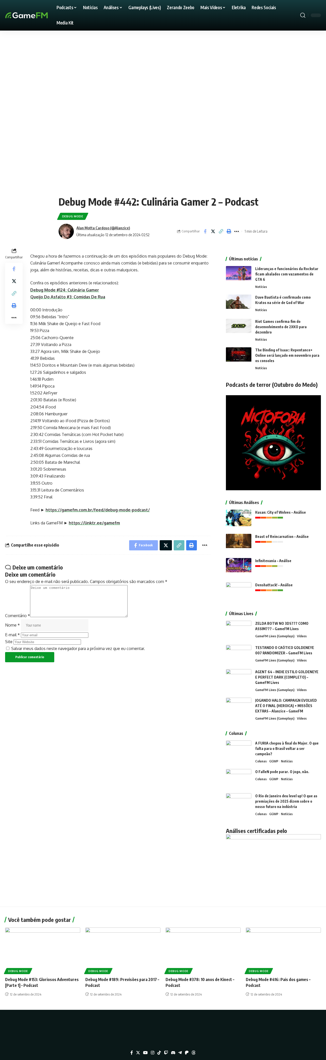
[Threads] (193, 1052)
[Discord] (173, 1052)
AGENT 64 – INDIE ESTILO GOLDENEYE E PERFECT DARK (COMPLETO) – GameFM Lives (286, 677)
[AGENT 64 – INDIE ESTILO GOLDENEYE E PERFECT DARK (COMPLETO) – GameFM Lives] (238, 678)
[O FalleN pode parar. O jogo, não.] (238, 778)
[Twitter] (138, 1052)
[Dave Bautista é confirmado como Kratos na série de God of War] (238, 304)
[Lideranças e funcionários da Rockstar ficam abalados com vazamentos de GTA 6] (238, 275)
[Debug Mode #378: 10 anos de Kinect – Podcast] (203, 950)
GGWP (273, 761)
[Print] (228, 231)
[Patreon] (187, 1052)
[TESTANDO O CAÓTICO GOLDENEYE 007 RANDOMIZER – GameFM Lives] (238, 654)
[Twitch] (166, 1052)
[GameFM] (35, 15)
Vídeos (302, 636)
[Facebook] (131, 1052)
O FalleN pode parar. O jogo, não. (282, 772)
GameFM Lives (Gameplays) (274, 636)
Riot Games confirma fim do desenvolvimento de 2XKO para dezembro (281, 326)
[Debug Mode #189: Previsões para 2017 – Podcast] (122, 950)
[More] (236, 231)
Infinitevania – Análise (273, 561)
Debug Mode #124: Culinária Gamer (64, 290)
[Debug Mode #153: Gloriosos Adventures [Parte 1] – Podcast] (42, 950)
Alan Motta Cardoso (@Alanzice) (103, 228)
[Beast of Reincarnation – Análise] (238, 543)
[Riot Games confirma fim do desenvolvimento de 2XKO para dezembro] (238, 328)
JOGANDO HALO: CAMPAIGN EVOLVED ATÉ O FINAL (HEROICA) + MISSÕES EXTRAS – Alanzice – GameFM (286, 705)
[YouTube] (145, 1052)
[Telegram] (180, 1052)
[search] (302, 15)
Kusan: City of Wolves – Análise (280, 512)
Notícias (261, 287)
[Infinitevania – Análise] (238, 567)
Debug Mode (72, 216)
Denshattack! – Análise (274, 585)
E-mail (12, 634)
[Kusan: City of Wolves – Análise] (238, 519)
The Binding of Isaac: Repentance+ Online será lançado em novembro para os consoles (287, 355)
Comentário (17, 615)
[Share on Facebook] (205, 231)
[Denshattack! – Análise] (238, 591)
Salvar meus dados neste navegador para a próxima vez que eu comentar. (78, 648)
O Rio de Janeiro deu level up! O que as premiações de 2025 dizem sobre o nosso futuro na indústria (286, 801)
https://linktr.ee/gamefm (94, 522)
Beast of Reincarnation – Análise (282, 536)
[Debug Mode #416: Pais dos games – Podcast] (283, 950)
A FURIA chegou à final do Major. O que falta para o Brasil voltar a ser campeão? (287, 748)
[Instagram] (153, 1052)
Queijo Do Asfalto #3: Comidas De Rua (67, 296)
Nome (12, 625)
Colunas (261, 761)
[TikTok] (159, 1052)
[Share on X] (212, 231)
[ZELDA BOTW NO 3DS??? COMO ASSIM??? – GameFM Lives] (238, 630)
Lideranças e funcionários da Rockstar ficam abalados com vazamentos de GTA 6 (286, 274)
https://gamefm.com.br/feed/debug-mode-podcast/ (98, 509)
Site (8, 641)
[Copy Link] (220, 231)
